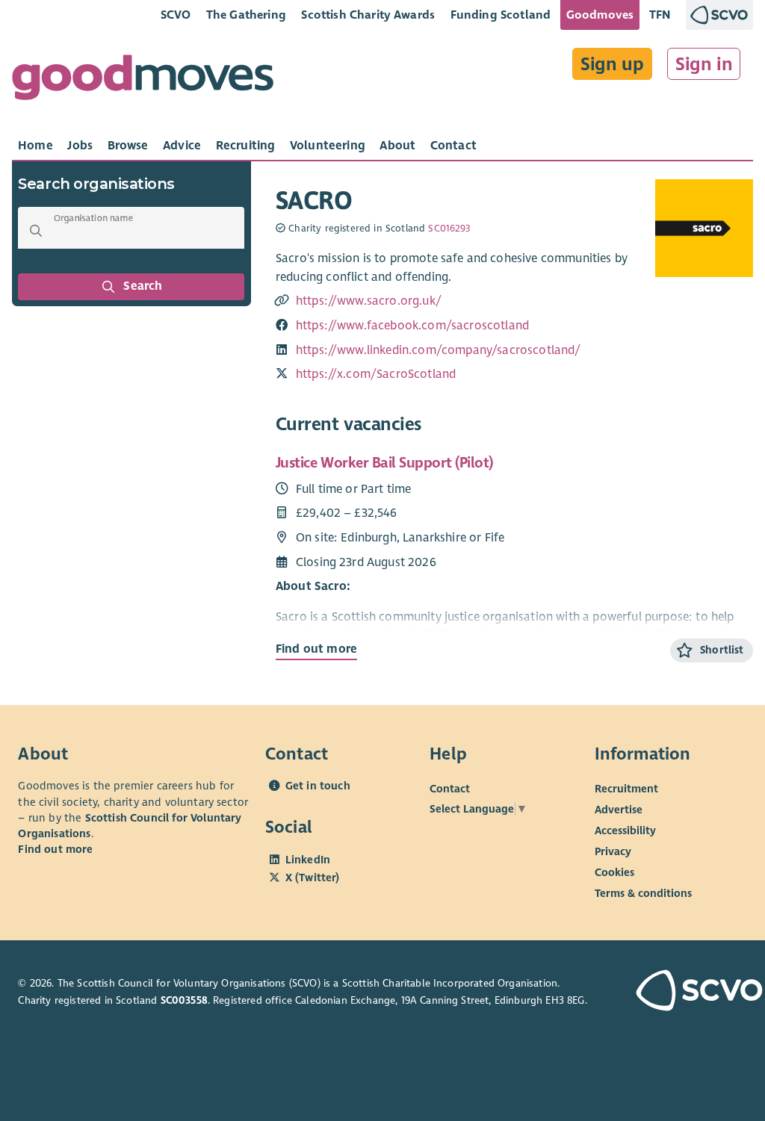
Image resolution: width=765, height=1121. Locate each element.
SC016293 (449, 229)
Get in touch (317, 785)
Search (143, 286)
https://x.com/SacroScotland (376, 374)
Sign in (704, 64)
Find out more (316, 649)
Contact (450, 788)
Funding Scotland (500, 14)
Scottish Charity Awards (368, 14)
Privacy (613, 851)
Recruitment (626, 788)
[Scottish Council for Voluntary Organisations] (691, 992)
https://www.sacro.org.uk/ (369, 301)
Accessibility (625, 830)
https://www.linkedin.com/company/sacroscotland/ (438, 350)
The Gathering (246, 14)
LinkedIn (307, 859)
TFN (660, 14)
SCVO (176, 14)
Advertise (618, 809)
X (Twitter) (312, 877)
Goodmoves (600, 14)
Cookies (614, 872)
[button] (36, 231)
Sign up (612, 64)
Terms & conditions (643, 893)
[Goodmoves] (142, 81)
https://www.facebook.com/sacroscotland (412, 325)
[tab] (35, 145)
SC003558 (184, 1000)
